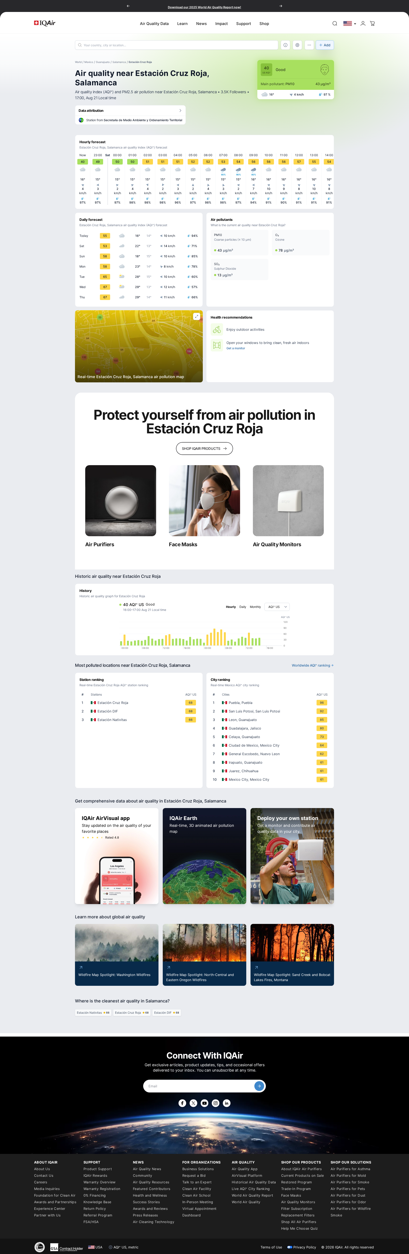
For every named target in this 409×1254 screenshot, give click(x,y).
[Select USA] (350, 23)
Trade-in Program (296, 1189)
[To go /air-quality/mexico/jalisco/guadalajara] (271, 728)
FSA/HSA (91, 1222)
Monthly (255, 607)
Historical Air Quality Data (254, 1182)
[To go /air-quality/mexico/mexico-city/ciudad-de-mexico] (271, 745)
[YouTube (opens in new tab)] (204, 1103)
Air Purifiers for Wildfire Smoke (351, 1211)
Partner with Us (47, 1215)
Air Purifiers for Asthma (350, 1169)
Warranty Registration (102, 1189)
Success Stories (146, 1202)
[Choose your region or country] (350, 23)
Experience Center (49, 1208)
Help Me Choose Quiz (299, 1228)
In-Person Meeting (197, 1202)
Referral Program (98, 1215)
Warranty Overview (100, 1182)
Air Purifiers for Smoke (350, 1182)
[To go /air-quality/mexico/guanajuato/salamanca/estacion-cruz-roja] (139, 702)
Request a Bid (194, 1175)
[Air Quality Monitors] (288, 500)
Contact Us (43, 1175)
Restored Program (296, 1182)
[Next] (280, 6)
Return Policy (95, 1208)
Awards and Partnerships (55, 1202)
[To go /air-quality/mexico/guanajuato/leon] (271, 719)
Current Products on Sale (302, 1175)
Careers (40, 1182)
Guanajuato (103, 62)
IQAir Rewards (95, 1175)
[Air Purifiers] (120, 500)
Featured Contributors (151, 1189)
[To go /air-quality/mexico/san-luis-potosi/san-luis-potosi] (271, 711)
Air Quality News (147, 1169)
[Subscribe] (259, 1086)
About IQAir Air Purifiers (301, 1169)
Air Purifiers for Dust (348, 1195)
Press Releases (145, 1215)
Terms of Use (271, 1247)
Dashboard (191, 1215)
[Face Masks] (204, 500)
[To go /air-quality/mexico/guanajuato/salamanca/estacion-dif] (139, 711)
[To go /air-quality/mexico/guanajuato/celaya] (271, 737)
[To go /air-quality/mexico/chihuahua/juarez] (271, 771)
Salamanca (119, 62)
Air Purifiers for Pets (348, 1189)
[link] (335, 23)
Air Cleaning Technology (153, 1222)
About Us (42, 1169)
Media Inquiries (47, 1189)
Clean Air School (196, 1195)
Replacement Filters (298, 1215)
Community (142, 1175)
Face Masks (291, 1195)
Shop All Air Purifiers (298, 1222)
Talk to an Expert (197, 1182)
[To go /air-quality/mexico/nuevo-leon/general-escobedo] (271, 754)
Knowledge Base (97, 1202)
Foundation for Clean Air (55, 1195)
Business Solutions (198, 1169)
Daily (242, 607)
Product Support (98, 1169)
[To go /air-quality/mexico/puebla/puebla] (271, 702)
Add (327, 45)
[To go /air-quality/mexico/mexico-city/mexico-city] (271, 779)
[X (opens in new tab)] (193, 1103)
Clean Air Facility (196, 1189)
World (78, 62)
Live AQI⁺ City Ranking (251, 1189)
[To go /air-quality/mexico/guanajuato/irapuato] (271, 762)
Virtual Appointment (199, 1208)
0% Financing (95, 1195)
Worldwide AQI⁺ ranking (311, 665)
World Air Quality (246, 1202)
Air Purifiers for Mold (348, 1175)
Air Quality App (245, 1169)
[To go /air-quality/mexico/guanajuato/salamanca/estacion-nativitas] (139, 719)
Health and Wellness (150, 1195)
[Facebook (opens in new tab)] (182, 1103)
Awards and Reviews (150, 1208)
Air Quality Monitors (298, 1202)
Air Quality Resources (151, 1182)
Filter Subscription (296, 1208)
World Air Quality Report (252, 1195)
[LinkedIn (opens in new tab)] (226, 1103)
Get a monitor (235, 348)
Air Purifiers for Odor (348, 1202)
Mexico (88, 62)
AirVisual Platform (247, 1175)
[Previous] (128, 6)
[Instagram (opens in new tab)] (215, 1103)
